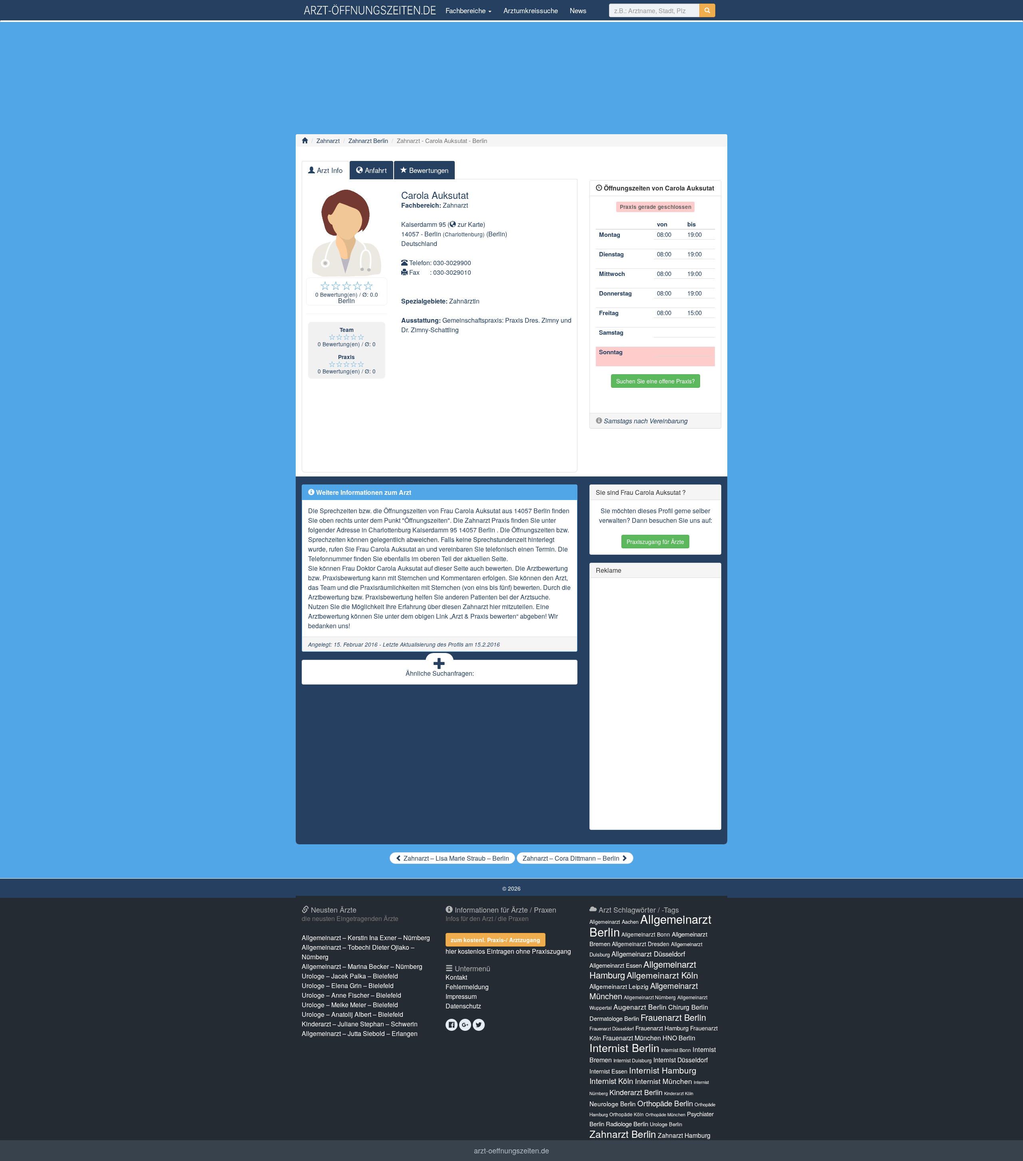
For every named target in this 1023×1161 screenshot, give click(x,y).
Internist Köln (611, 1080)
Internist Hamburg (663, 1070)
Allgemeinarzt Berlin (650, 925)
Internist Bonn (676, 1050)
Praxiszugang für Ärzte (655, 542)
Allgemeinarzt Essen (615, 965)
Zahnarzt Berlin (368, 140)
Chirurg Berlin (688, 1007)
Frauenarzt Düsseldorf (611, 1028)
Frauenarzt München (632, 1037)
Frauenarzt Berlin (673, 1017)
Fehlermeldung (467, 986)
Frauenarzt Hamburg (662, 1028)
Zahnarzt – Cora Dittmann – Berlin (572, 858)
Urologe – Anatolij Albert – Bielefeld (352, 1014)
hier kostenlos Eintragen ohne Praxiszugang (508, 951)
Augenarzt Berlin (640, 1007)
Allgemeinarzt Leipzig (619, 986)
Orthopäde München (665, 1114)
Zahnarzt (328, 140)
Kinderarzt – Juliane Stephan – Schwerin (360, 1023)
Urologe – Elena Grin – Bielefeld (348, 985)
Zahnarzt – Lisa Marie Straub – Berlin (455, 858)
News (578, 10)
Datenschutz (463, 1005)
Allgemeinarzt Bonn (645, 934)
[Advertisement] (511, 78)
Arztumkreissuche (531, 10)
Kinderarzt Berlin (636, 1092)
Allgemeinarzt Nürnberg (650, 997)
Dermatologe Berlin (614, 1018)
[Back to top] (1004, 1146)
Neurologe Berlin (612, 1103)
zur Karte (469, 224)
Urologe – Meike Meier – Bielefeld (350, 1004)
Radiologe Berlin (627, 1123)
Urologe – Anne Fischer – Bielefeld (351, 995)
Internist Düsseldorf (680, 1059)
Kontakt (456, 977)
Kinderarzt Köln (678, 1093)
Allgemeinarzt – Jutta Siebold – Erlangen (360, 1033)
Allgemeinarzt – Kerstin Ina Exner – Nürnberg (366, 937)
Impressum (461, 996)
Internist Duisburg (632, 1060)
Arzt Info (328, 170)
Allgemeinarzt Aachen (614, 921)
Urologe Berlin (666, 1124)
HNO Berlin (679, 1037)
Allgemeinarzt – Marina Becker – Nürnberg (362, 966)
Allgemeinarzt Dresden (640, 944)
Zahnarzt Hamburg (684, 1135)
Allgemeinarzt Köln (662, 975)
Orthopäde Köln (626, 1114)
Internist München (663, 1081)
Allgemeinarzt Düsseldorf (648, 954)
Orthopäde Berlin (665, 1102)
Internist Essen (608, 1071)
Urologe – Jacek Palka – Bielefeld (350, 975)
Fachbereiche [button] (466, 10)
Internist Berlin (624, 1047)
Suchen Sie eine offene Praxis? (655, 381)
